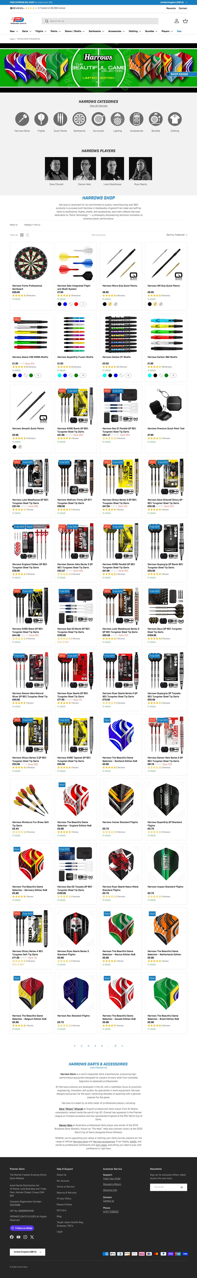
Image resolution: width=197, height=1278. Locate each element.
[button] (185, 21)
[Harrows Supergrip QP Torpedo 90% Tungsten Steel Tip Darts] (166, 670)
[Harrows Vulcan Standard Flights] (121, 799)
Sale (179, 31)
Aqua (59, 375)
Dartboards (95, 31)
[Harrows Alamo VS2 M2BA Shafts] (30, 334)
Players (165, 31)
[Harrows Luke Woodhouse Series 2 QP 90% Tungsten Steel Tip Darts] (121, 606)
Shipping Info (110, 1190)
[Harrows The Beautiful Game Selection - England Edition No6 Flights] (75, 799)
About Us (61, 1174)
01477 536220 (111, 1211)
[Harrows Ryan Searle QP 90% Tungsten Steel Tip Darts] (75, 670)
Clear (70, 304)
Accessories (114, 31)
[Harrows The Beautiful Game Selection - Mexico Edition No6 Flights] (121, 928)
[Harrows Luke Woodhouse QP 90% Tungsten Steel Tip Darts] (30, 477)
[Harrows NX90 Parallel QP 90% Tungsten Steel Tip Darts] (121, 541)
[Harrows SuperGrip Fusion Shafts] (75, 334)
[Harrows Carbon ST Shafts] (121, 334)
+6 (83, 375)
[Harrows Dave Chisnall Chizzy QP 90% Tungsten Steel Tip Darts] (166, 477)
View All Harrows (98, 105)
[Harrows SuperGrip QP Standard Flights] (166, 799)
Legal (59, 1231)
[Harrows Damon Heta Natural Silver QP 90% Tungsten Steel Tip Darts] (30, 670)
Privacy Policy (64, 1198)
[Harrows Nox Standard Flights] (75, 993)
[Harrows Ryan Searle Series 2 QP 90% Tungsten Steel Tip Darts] (121, 670)
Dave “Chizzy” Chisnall (71, 1109)
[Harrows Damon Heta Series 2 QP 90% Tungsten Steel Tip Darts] (166, 735)
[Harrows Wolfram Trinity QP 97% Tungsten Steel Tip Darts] (75, 477)
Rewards (171, 8)
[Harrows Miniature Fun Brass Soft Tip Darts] (30, 799)
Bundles (149, 31)
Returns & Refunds (66, 1192)
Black (59, 304)
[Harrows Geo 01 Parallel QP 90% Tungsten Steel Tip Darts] (121, 406)
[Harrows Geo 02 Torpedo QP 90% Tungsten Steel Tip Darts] (75, 864)
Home (12, 39)
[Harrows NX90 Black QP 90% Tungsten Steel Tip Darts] (30, 606)
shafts (133, 1141)
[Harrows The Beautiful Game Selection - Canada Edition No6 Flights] (121, 993)
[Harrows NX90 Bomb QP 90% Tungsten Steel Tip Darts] (75, 406)
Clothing (133, 31)
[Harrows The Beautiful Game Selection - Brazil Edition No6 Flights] (166, 993)
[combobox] (100, 21)
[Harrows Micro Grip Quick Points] (121, 263)
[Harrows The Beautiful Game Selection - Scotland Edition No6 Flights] (121, 735)
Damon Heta (66, 1125)
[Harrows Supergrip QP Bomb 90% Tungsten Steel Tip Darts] (166, 541)
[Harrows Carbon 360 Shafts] (166, 334)
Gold (110, 304)
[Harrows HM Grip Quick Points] (166, 263)
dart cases (101, 1145)
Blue (65, 304)
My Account (63, 1180)
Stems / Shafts (73, 31)
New (12, 31)
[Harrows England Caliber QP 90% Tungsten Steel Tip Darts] (30, 541)
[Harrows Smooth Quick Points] (30, 406)
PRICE (12, 225)
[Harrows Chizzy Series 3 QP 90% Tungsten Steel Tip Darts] (30, 735)
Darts (25, 31)
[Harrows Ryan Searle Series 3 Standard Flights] (75, 928)
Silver (116, 304)
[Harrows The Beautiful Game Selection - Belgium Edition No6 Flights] (30, 993)
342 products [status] (98, 235)
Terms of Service (65, 1186)
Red (76, 304)
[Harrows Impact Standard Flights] (166, 864)
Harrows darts (80, 1141)
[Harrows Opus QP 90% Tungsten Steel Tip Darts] (166, 606)
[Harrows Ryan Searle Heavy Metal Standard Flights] (121, 864)
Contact (183, 8)
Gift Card (61, 1210)
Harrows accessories (104, 1141)
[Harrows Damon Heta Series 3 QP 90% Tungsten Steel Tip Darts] (75, 541)
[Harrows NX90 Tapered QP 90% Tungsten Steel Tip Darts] (75, 735)
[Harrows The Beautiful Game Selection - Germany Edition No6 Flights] (30, 864)
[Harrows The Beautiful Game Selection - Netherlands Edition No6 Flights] (166, 928)
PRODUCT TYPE (31, 225)
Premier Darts (22, 1267)
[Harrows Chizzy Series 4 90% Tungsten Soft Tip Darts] (30, 928)
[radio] (21, 235)
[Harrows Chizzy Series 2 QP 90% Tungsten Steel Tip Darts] (121, 477)
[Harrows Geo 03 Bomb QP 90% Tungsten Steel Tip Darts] (75, 606)
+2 (38, 375)
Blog (59, 1216)
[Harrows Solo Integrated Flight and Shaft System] (75, 263)
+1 (83, 304)
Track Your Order (112, 1178)
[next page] (122, 1046)
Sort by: (176, 234)
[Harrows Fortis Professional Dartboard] (30, 263)
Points (54, 31)
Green (31, 375)
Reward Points (64, 1204)
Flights (39, 31)
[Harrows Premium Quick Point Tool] (166, 406)
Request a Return (112, 1184)
